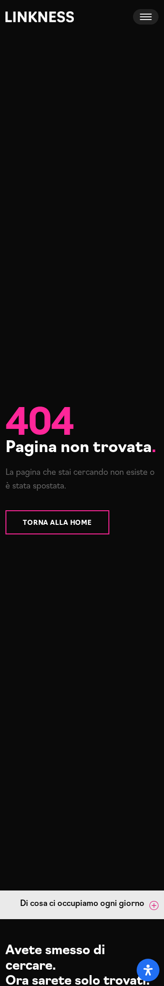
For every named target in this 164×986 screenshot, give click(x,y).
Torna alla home (57, 522)
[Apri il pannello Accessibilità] (148, 970)
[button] (82, 904)
